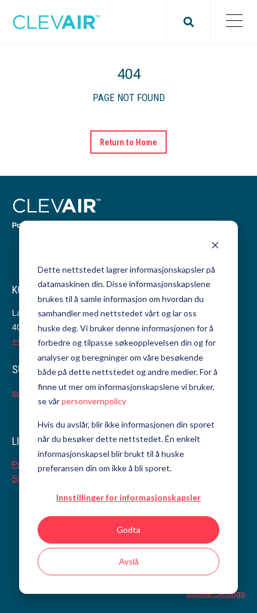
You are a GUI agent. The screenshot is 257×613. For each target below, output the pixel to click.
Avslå (129, 561)
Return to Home (128, 142)
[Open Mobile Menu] (234, 22)
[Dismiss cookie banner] (215, 246)
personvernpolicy (94, 401)
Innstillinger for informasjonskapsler (128, 497)
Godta (128, 529)
